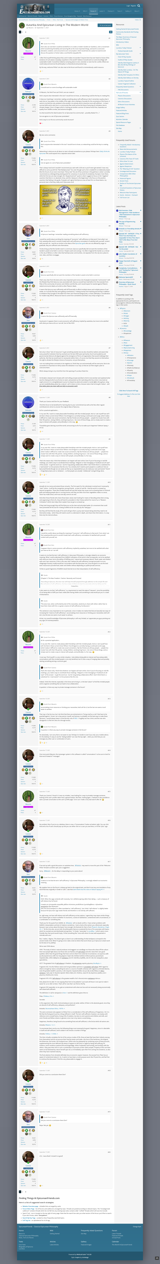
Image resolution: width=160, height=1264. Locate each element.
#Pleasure (127, 340)
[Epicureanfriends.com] (35, 9)
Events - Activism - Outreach (129, 195)
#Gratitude (130, 378)
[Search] (138, 6)
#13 (109, 699)
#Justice (129, 363)
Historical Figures (125, 178)
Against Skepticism (126, 166)
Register (133, 6)
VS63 (75, 718)
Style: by (80, 1257)
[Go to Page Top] (157, 1258)
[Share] (110, 32)
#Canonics (123, 328)
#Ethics (122, 337)
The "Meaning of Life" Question (130, 169)
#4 (109, 226)
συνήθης (91, 931)
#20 (109, 1152)
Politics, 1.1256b (50, 1034)
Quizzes (23, 109)
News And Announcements (128, 149)
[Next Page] (25, 32)
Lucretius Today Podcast (127, 152)
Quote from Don (49, 272)
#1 (109, 38)
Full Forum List (124, 197)
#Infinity (126, 318)
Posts (22, 59)
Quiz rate (23, 111)
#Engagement (128, 345)
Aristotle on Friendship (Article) (129, 229)
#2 (109, 79)
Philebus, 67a (47, 996)
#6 (109, 308)
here (64, 993)
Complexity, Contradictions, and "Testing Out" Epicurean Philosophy (128, 270)
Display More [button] (74, 586)
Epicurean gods (80, 243)
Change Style (137, 1226)
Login (128, 6)
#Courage (130, 360)
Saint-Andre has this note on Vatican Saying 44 (88, 889)
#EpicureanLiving (129, 348)
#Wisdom (130, 355)
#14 (109, 750)
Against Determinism (126, 164)
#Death (126, 326)
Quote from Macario (50, 84)
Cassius (78, 865)
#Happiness (127, 350)
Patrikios (121, 286)
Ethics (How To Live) (126, 161)
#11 (109, 524)
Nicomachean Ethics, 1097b (54, 1008)
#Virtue (126, 353)
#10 (109, 482)
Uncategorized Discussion (128, 171)
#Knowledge (127, 331)
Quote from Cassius (50, 313)
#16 (109, 820)
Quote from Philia (49, 44)
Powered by (80, 1254)
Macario (31, 28)
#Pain (125, 343)
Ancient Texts (124, 181)
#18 (109, 1070)
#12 (109, 632)
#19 (109, 1112)
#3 (109, 131)
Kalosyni (121, 219)
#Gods (126, 313)
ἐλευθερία (96, 963)
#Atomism (127, 311)
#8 (109, 397)
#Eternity (126, 321)
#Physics (122, 308)
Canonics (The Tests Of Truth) (129, 159)
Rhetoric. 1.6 (49, 1025)
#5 (109, 266)
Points (22, 57)
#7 (109, 348)
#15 (109, 791)
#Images (126, 316)
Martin (120, 279)
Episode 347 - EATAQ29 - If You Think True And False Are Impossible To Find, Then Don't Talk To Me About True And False (129, 238)
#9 (109, 439)
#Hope (129, 375)
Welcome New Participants (128, 192)
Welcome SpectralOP (126, 277)
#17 (109, 861)
